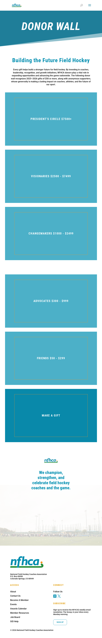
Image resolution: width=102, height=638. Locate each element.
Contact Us (15, 596)
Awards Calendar (18, 608)
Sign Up (60, 622)
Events (13, 604)
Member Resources (19, 613)
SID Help (14, 621)
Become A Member (19, 600)
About (13, 591)
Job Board (15, 617)
